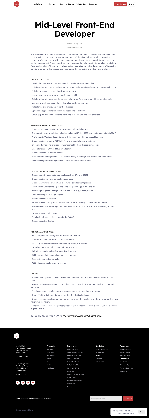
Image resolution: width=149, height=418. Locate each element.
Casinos (70, 387)
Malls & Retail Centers (74, 365)
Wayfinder (50, 352)
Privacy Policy (125, 365)
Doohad (49, 362)
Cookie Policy (129, 413)
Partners (99, 359)
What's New (81, 4)
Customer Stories (67, 4)
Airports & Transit (73, 349)
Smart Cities (71, 377)
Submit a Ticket (125, 355)
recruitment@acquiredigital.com (82, 315)
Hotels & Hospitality (74, 355)
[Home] (17, 4)
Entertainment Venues (74, 380)
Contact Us (123, 371)
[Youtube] (33, 383)
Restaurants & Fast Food (75, 374)
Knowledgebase (125, 349)
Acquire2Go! (51, 355)
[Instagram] (28, 383)
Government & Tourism (75, 352)
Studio (49, 349)
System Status (125, 352)
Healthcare (71, 384)
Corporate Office (73, 368)
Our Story (123, 362)
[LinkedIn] (23, 383)
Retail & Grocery (73, 359)
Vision (49, 359)
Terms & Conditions (126, 368)
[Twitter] (18, 383)
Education (70, 371)
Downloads (100, 362)
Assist (49, 365)
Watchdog (50, 368)
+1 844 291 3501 (21, 374)
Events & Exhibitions (74, 362)
